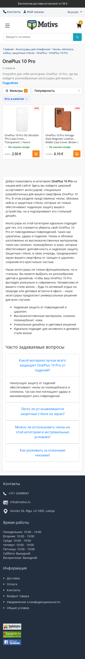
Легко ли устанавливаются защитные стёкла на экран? (42, 411)
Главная (8, 49)
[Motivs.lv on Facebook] (12, 643)
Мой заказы (35, 12)
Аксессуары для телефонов (33, 49)
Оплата (12, 584)
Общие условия (18, 608)
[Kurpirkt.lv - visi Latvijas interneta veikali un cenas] (12, 635)
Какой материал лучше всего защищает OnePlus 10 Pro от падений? (42, 365)
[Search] (77, 37)
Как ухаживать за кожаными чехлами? (42, 452)
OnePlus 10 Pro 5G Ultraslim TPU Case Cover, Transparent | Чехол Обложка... (22, 139)
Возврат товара (18, 596)
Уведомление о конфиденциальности (33, 602)
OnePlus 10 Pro (58, 53)
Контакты (14, 12)
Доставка (13, 578)
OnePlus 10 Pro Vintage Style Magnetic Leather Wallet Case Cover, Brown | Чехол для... (62, 139)
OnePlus (42, 53)
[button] (75, 12)
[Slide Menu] (7, 26)
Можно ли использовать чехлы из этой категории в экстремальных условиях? (42, 432)
